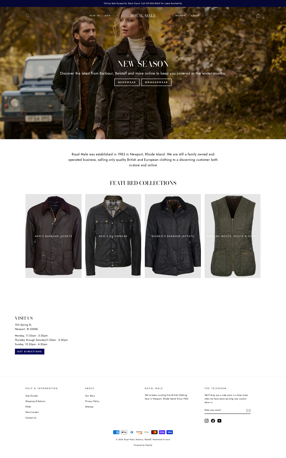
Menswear (127, 82)
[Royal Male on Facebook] (213, 421)
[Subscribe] (248, 410)
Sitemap (89, 406)
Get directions (29, 351)
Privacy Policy (92, 401)
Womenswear (156, 82)
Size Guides (31, 395)
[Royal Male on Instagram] (207, 421)
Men (108, 15)
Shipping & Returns (35, 401)
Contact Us (30, 417)
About (195, 15)
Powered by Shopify (143, 445)
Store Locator (32, 412)
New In (95, 15)
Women (180, 15)
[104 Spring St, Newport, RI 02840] (143, 335)
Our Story (90, 395)
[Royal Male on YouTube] (219, 421)
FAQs (28, 406)
